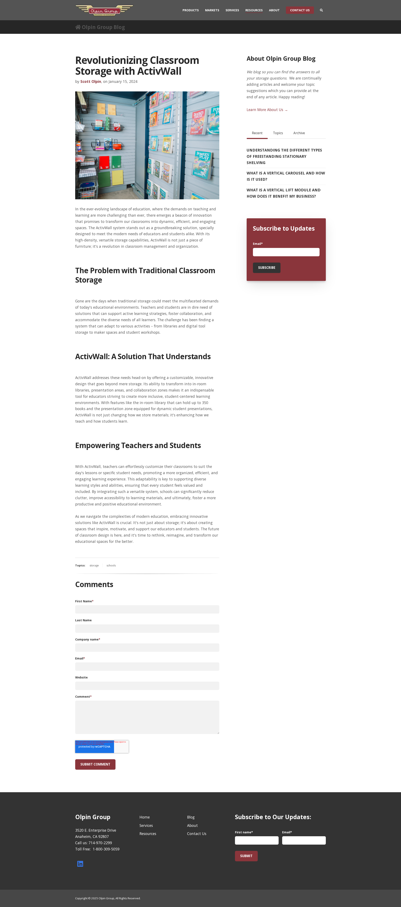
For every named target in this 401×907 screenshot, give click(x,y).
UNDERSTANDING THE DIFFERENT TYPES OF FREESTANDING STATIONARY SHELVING (284, 156)
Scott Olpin (90, 81)
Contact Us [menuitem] (196, 833)
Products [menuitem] (191, 10)
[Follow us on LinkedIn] (80, 864)
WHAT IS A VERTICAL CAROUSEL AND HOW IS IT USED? (286, 176)
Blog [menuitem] (191, 817)
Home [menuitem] (145, 817)
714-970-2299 (100, 842)
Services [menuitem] (232, 10)
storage (94, 565)
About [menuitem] (274, 10)
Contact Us (300, 10)
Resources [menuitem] (254, 10)
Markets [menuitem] (212, 10)
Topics (278, 133)
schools (111, 565)
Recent (257, 133)
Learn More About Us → (267, 109)
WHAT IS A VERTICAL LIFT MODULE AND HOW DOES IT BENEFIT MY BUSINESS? (284, 193)
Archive (299, 133)
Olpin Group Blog (103, 27)
